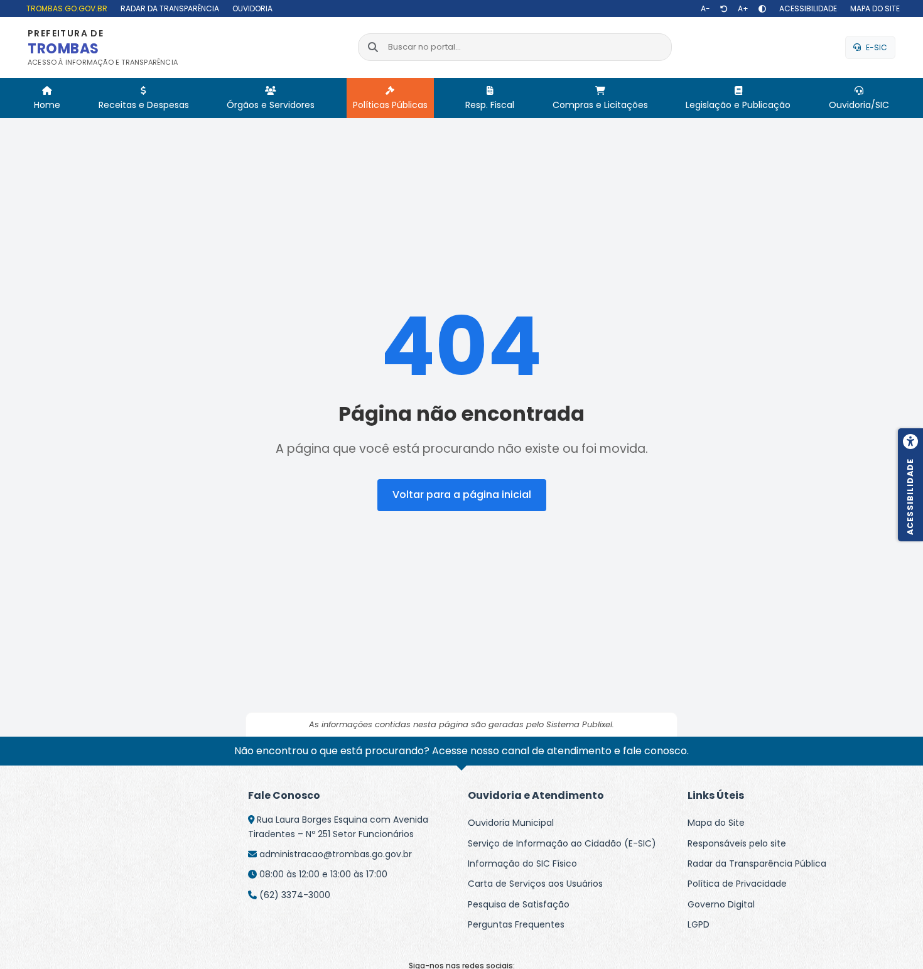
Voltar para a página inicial (461, 494)
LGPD (699, 924)
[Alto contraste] (762, 9)
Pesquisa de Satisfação (518, 904)
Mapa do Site (716, 822)
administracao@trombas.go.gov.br (335, 854)
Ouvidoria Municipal (511, 822)
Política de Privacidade (737, 883)
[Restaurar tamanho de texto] (724, 9)
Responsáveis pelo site (737, 843)
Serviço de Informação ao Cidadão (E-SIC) (562, 843)
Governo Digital (721, 904)
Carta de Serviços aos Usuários (535, 883)
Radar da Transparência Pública (757, 863)
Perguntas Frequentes (516, 924)
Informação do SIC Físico (522, 863)
